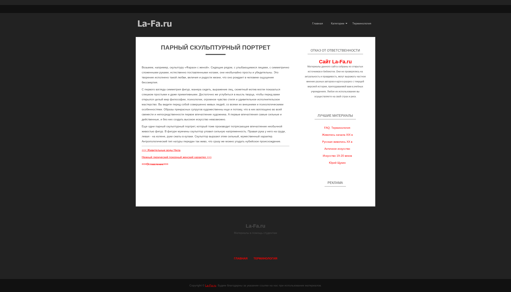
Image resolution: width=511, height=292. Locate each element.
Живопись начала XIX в (337, 134)
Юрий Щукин (337, 162)
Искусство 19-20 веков (337, 155)
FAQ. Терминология (337, 127)
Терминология (361, 23)
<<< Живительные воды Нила (161, 150)
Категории (337, 23)
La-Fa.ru (210, 285)
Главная (317, 23)
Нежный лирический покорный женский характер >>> (177, 157)
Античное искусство (337, 148)
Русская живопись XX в (337, 141)
